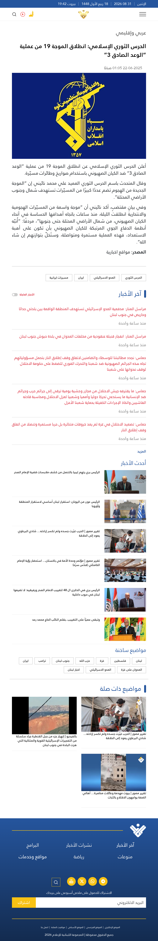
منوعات (125, 856)
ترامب (42, 661)
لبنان (139, 661)
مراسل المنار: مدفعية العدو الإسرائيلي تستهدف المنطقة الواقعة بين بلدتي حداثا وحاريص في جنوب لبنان (82, 311)
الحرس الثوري (133, 277)
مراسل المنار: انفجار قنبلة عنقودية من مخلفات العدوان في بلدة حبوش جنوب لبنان (82, 336)
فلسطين (120, 661)
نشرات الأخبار (79, 845)
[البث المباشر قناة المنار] (71, 882)
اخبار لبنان (74, 669)
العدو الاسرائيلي (104, 277)
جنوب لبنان (63, 661)
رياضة (79, 856)
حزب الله (85, 661)
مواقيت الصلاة (58, 927)
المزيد (141, 451)
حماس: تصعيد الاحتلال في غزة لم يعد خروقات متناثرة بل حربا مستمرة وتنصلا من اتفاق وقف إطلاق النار (79, 427)
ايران (81, 277)
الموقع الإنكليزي (112, 927)
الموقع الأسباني (75, 927)
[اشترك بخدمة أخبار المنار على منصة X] (82, 882)
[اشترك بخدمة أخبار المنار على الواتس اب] (92, 882)
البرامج (33, 845)
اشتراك (24, 902)
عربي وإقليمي (131, 32)
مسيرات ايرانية (59, 277)
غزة (102, 661)
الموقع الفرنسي (94, 927)
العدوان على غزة (131, 669)
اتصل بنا (44, 927)
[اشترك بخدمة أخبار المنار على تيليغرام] (103, 882)
